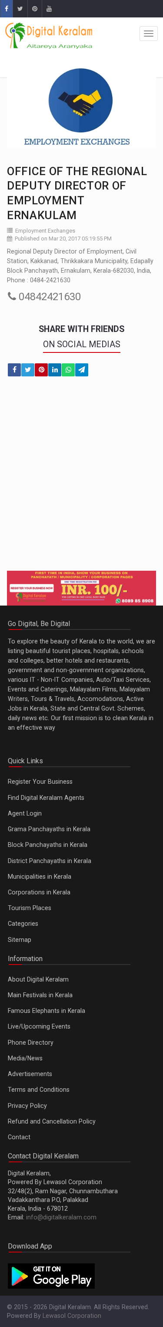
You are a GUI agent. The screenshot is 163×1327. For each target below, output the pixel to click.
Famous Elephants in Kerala (46, 1010)
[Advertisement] (81, 479)
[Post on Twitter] (27, 369)
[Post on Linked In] (54, 369)
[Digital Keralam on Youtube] (49, 8)
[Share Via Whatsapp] (68, 369)
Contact (19, 1137)
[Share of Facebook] (14, 369)
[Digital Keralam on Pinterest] (34, 8)
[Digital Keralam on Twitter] (20, 8)
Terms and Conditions (39, 1089)
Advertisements (30, 1073)
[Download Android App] (51, 1275)
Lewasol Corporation (72, 1315)
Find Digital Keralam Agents (46, 797)
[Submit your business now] (81, 588)
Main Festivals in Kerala (40, 995)
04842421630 (48, 297)
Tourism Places (29, 907)
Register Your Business (40, 781)
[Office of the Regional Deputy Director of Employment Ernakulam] (81, 106)
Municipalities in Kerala (39, 876)
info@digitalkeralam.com (61, 1217)
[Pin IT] (41, 369)
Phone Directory (30, 1042)
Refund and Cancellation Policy (52, 1121)
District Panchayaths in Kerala (49, 860)
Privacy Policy (27, 1105)
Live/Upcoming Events (39, 1026)
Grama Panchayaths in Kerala (49, 829)
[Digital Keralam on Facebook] (6, 8)
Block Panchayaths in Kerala (47, 844)
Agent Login (25, 813)
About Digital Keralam (38, 979)
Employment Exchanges (45, 230)
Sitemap (19, 939)
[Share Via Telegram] (81, 369)
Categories (23, 923)
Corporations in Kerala (39, 892)
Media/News (25, 1058)
